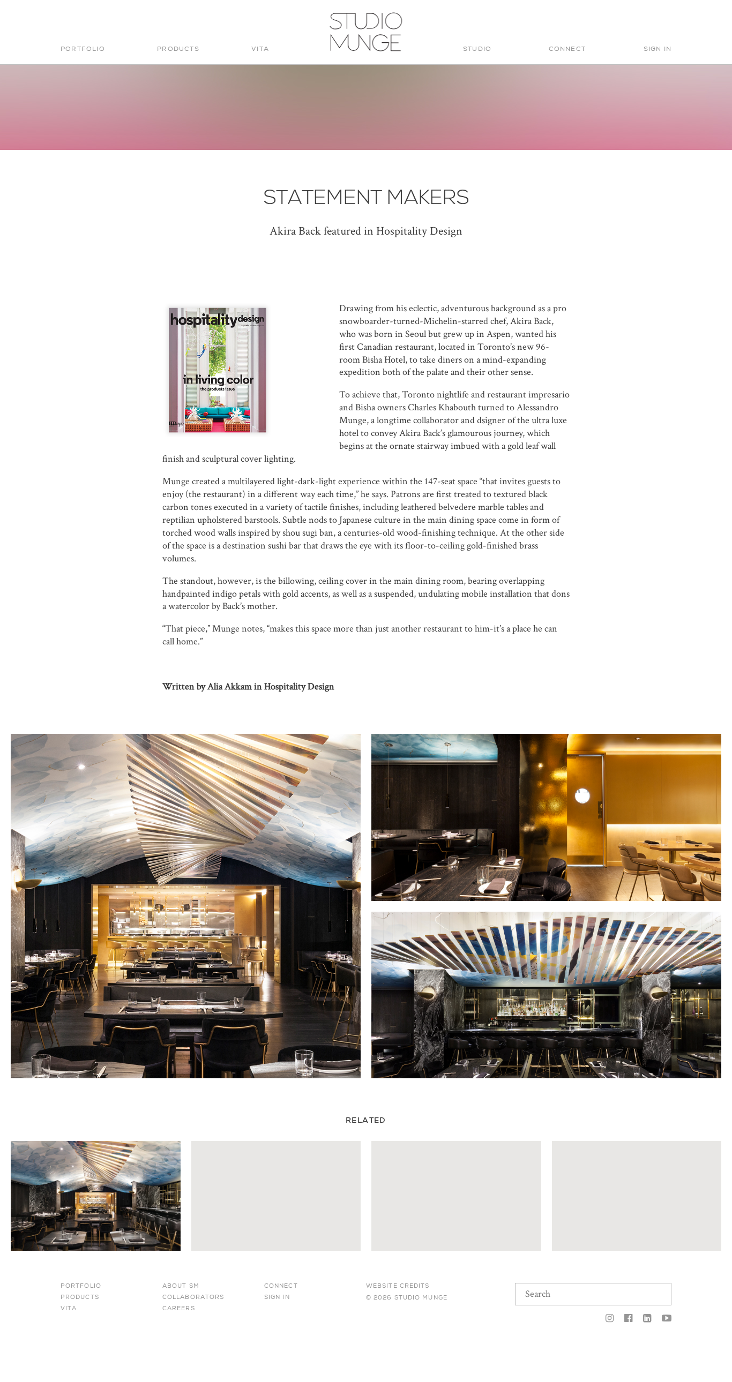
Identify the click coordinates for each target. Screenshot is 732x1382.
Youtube (663, 1318)
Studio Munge (362, 50)
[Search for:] (598, 19)
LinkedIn (647, 1318)
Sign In (657, 48)
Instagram (609, 1318)
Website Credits (398, 1285)
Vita (260, 48)
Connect (567, 48)
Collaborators (193, 1297)
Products (178, 48)
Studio (477, 48)
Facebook (628, 1318)
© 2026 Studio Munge (406, 1297)
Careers (178, 1308)
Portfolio (83, 48)
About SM (180, 1285)
